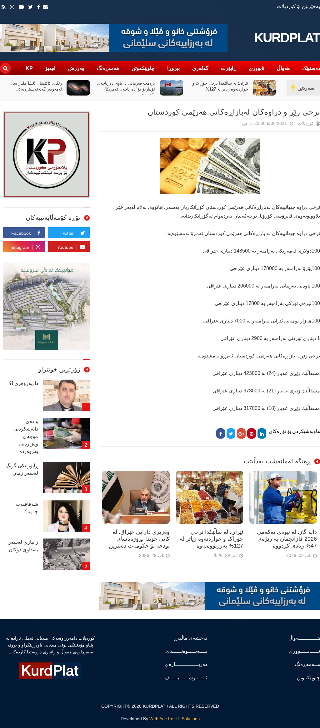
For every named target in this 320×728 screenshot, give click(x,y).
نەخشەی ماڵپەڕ (190, 638)
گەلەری (200, 68)
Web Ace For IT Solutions (174, 718)
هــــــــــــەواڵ (304, 638)
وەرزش (76, 68)
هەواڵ (283, 68)
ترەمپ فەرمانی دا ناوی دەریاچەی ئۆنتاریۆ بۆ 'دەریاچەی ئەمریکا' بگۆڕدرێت (212, 89)
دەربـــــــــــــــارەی (186, 664)
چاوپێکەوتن (143, 68)
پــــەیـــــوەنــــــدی (186, 651)
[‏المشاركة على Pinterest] (251, 433)
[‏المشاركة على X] (231, 433)
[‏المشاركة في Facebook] (220, 433)
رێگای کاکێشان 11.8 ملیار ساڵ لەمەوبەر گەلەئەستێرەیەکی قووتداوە (122, 89)
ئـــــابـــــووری (304, 651)
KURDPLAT (287, 37)
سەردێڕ (306, 88)
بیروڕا (173, 68)
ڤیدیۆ (50, 68)
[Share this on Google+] (241, 433)
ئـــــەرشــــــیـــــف (186, 677)
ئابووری (256, 68)
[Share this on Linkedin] (262, 433)
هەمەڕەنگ (108, 68)
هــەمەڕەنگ (307, 664)
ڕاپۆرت (228, 68)
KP (29, 68)
